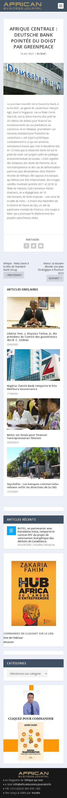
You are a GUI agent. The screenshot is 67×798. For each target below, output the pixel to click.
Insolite (36, 792)
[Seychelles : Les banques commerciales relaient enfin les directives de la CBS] (33, 463)
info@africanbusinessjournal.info (32, 784)
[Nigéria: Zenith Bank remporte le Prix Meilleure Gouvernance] (33, 365)
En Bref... (42, 53)
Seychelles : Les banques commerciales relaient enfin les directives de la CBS (33, 485)
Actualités (38, 544)
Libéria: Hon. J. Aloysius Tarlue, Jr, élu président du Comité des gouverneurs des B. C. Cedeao (32, 337)
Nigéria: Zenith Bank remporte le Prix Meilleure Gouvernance (32, 387)
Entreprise (49, 544)
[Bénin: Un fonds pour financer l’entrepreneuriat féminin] (33, 414)
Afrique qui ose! (34, 780)
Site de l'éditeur (13, 637)
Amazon (8, 642)
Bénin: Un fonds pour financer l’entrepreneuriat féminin (27, 436)
